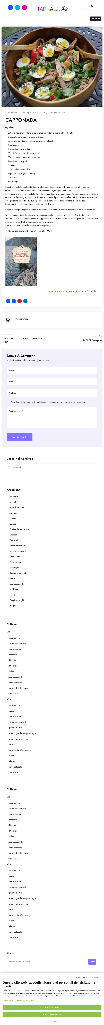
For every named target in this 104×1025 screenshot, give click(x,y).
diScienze (12, 665)
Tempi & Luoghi (17, 600)
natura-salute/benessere (19, 750)
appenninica (14, 637)
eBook (10, 699)
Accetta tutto (52, 1008)
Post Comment (19, 437)
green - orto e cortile (18, 738)
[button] (95, 19)
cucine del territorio (17, 643)
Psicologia (14, 567)
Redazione (21, 319)
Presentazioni (16, 562)
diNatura (12, 654)
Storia (12, 594)
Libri (9, 631)
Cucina (43, 112)
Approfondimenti (17, 507)
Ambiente (14, 496)
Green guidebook (18, 545)
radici (11, 671)
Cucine (13, 523)
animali (11, 711)
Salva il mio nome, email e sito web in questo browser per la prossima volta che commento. (50, 402)
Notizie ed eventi (18, 551)
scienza (11, 761)
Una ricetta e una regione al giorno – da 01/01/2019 (73, 291)
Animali (13, 502)
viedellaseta (14, 693)
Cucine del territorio (56, 112)
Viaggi (13, 605)
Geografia (14, 540)
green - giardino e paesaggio (22, 733)
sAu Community (17, 583)
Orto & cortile (16, 556)
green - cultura (15, 727)
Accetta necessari (52, 1015)
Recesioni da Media (19, 573)
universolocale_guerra (18, 688)
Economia (14, 534)
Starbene (14, 589)
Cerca (93, 468)
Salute (12, 578)
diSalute (12, 660)
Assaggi (13, 512)
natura (11, 744)
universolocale (15, 682)
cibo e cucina (14, 649)
